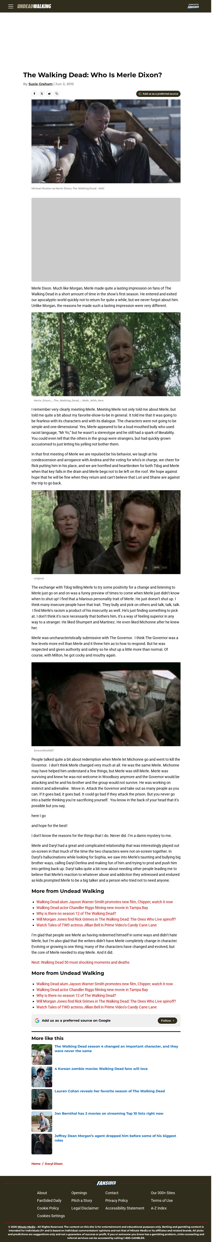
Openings (79, 1193)
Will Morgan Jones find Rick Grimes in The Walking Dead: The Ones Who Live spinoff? (106, 919)
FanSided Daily (49, 1200)
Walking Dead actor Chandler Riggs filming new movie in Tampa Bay (92, 907)
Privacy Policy (116, 1200)
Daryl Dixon (54, 1164)
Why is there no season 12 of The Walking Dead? (76, 913)
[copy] (57, 94)
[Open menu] (10, 6)
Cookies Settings (51, 1216)
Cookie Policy (48, 1208)
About (42, 1193)
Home (36, 1164)
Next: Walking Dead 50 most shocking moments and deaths (80, 962)
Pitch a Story (81, 1200)
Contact (111, 1193)
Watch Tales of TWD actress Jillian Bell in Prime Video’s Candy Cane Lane (96, 925)
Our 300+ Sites (163, 1193)
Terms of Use (162, 1200)
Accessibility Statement (124, 1208)
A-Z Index (159, 1208)
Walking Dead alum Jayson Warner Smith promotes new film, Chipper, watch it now (104, 902)
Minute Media (26, 1226)
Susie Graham (41, 84)
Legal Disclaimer (85, 1208)
